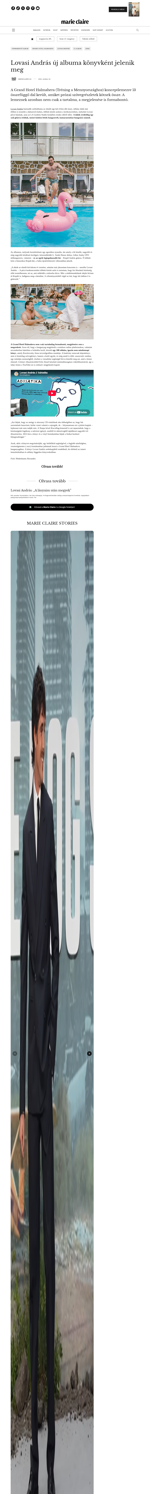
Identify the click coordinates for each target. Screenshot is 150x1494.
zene (87, 48)
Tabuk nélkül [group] (88, 39)
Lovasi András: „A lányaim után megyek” (41, 490)
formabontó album (20, 48)
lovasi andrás (63, 48)
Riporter (75, 30)
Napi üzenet (98, 30)
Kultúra (109, 30)
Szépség (64, 30)
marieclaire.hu (25, 79)
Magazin (36, 30)
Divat (55, 30)
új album (77, 48)
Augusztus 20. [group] (45, 39)
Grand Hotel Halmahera (42, 48)
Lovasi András (17, 109)
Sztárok (46, 30)
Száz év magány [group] (67, 39)
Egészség (85, 30)
